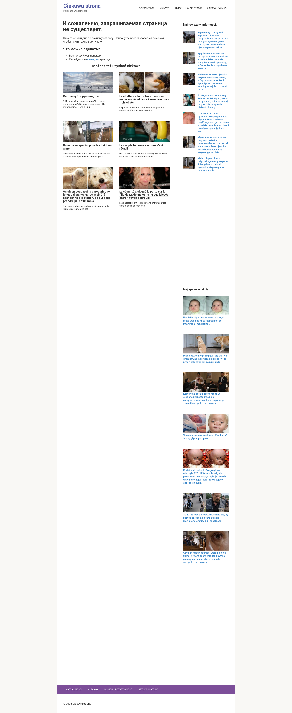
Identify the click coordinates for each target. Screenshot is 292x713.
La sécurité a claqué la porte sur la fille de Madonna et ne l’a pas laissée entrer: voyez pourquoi (144, 195)
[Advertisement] (206, 230)
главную (92, 59)
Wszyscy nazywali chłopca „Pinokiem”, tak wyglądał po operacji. (205, 437)
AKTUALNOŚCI (146, 8)
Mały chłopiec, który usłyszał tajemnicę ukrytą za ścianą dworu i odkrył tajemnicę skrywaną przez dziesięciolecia (213, 164)
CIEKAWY (165, 8)
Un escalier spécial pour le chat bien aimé (87, 147)
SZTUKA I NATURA (216, 8)
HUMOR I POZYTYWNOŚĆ (188, 8)
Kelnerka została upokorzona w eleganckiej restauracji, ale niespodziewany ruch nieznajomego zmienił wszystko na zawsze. (203, 398)
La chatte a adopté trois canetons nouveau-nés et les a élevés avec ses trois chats (144, 99)
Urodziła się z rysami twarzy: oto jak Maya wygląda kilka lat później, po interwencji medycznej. (204, 320)
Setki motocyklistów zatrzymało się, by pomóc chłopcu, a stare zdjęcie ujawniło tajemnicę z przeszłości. (205, 517)
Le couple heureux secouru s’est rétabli (141, 147)
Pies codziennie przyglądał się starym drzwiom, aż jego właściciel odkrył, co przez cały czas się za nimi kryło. (205, 358)
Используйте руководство (81, 96)
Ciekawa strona (82, 6)
